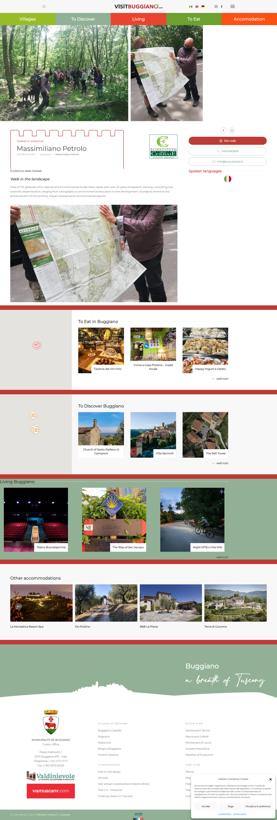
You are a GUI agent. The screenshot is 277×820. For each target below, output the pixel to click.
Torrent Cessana (108, 754)
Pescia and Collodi (197, 736)
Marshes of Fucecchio (199, 754)
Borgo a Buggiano (109, 748)
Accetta (206, 806)
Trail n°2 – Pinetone (110, 790)
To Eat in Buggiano (98, 321)
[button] (270, 779)
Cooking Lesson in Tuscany (115, 796)
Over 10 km (192, 764)
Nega (230, 806)
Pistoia (189, 771)
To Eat (194, 19)
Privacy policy (240, 814)
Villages (28, 19)
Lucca (189, 796)
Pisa (188, 777)
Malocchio (104, 742)
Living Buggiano (17, 481)
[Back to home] (138, 6)
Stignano (104, 736)
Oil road (103, 777)
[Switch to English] (197, 6)
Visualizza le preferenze (257, 806)
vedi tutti (222, 378)
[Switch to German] (203, 6)
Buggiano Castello (109, 730)
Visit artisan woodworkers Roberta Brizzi (123, 783)
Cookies (65, 814)
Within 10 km (194, 723)
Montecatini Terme (197, 730)
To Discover (83, 19)
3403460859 (230, 151)
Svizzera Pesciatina (197, 748)
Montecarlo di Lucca (198, 742)
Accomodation (249, 19)
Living (138, 19)
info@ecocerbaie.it (230, 161)
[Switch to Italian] (191, 6)
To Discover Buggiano (101, 406)
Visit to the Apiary (109, 771)
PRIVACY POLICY (47, 814)
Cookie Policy (224, 814)
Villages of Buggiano (113, 723)
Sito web (230, 140)
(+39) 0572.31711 (58, 761)
